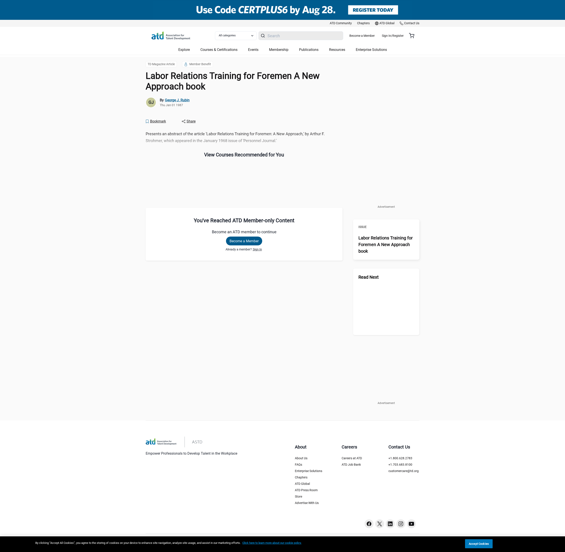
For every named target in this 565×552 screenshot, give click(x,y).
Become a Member (362, 35)
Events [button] (253, 50)
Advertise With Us (307, 503)
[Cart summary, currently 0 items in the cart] (413, 35)
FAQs (298, 464)
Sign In (257, 249)
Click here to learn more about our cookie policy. (271, 543)
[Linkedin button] (390, 523)
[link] (341, 23)
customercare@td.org (403, 471)
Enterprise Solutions (308, 471)
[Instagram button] (400, 523)
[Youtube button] (411, 523)
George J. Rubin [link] (177, 100)
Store (298, 496)
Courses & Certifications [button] (218, 50)
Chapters (301, 477)
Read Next (368, 277)
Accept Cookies (479, 543)
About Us (301, 458)
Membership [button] (278, 50)
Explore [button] (184, 50)
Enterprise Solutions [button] (371, 50)
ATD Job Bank (351, 464)
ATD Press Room (306, 490)
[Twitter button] (379, 523)
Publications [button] (308, 50)
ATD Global (302, 483)
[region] (282, 544)
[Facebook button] (369, 523)
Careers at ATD (352, 458)
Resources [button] (337, 50)
